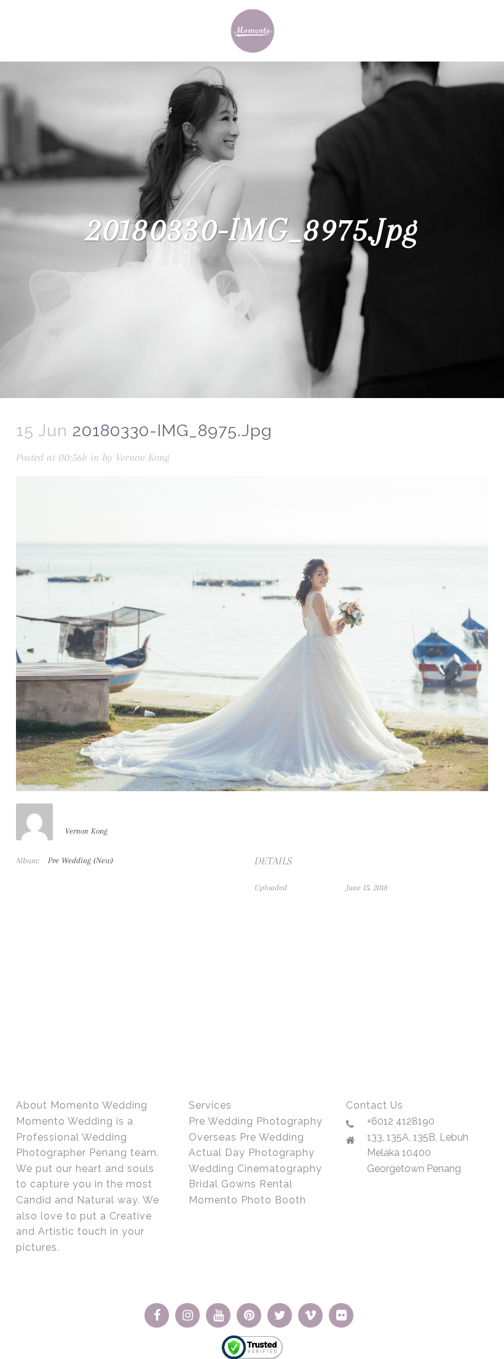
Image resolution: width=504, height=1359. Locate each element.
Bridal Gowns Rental (241, 1184)
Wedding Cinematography (255, 1168)
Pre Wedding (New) (80, 860)
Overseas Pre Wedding (246, 1137)
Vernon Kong (143, 457)
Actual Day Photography (252, 1152)
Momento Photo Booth (247, 1200)
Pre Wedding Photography (256, 1121)
